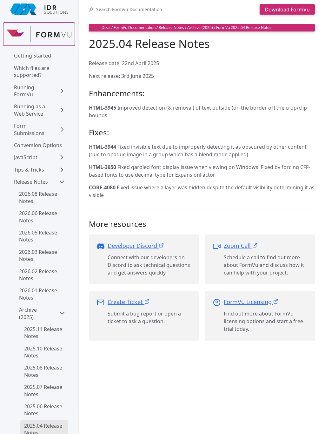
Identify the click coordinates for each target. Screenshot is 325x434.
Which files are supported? (32, 71)
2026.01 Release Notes (38, 294)
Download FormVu (287, 9)
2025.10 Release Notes (43, 352)
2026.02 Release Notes (38, 275)
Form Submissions (29, 129)
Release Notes (31, 181)
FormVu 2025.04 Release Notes (243, 27)
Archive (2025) (28, 313)
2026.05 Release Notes (38, 236)
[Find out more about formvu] (39, 34)
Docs (106, 27)
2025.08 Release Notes (43, 371)
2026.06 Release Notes (38, 217)
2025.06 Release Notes (43, 410)
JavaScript (25, 157)
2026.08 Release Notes (38, 197)
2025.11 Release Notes (43, 333)
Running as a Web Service (30, 110)
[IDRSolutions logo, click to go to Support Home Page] (39, 9)
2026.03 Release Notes (38, 255)
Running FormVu (25, 91)
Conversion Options (38, 145)
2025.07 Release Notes (43, 390)
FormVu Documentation (135, 27)
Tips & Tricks (29, 169)
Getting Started (32, 55)
